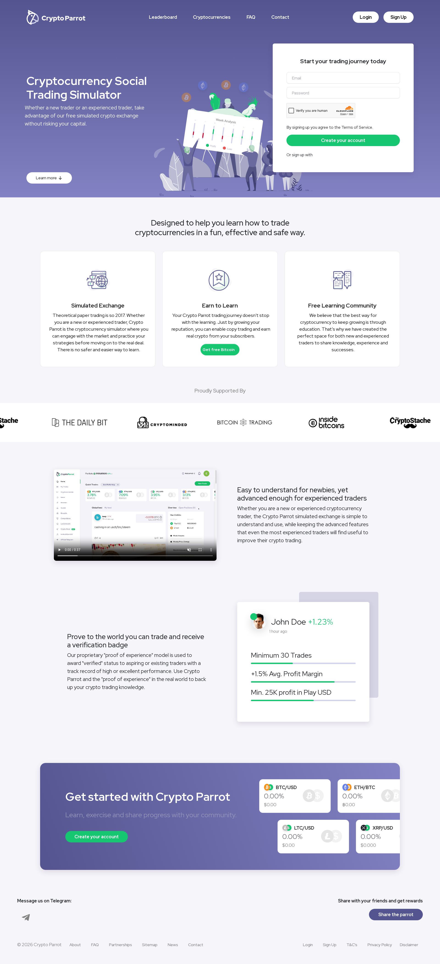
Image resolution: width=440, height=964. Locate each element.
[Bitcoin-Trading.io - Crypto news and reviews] (235, 422)
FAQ (251, 17)
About (75, 944)
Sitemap (149, 944)
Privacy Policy (379, 944)
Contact (280, 17)
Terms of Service (356, 127)
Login (366, 17)
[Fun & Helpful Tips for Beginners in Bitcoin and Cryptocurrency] (400, 422)
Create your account (96, 837)
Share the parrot (395, 915)
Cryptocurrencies (212, 17)
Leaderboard (163, 17)
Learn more (46, 177)
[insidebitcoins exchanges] (317, 422)
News (173, 944)
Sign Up (398, 17)
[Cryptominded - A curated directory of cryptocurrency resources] (152, 422)
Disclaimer (409, 944)
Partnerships (120, 944)
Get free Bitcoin (219, 349)
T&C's (351, 944)
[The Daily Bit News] (70, 422)
